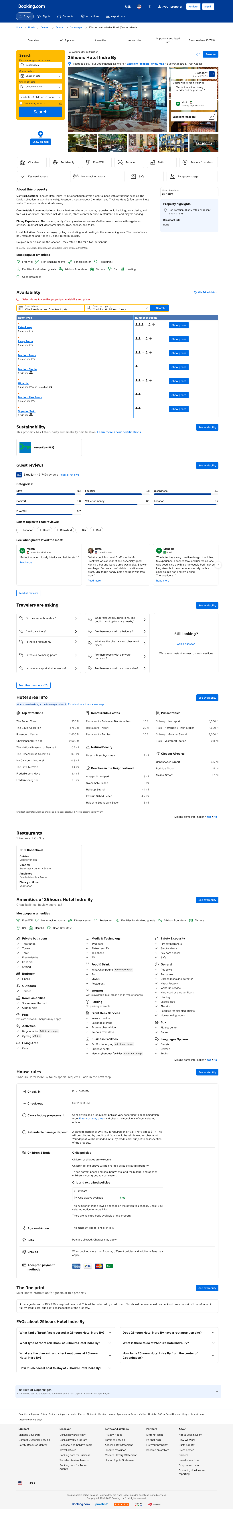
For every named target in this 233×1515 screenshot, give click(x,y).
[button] (40, 97)
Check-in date (26, 71)
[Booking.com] (32, 6)
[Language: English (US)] (139, 6)
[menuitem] (25, 16)
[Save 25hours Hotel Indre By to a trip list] (197, 54)
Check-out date (27, 81)
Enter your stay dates (92, 1118)
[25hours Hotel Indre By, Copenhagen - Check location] (69, 64)
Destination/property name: (35, 60)
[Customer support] (149, 6)
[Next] (214, 98)
